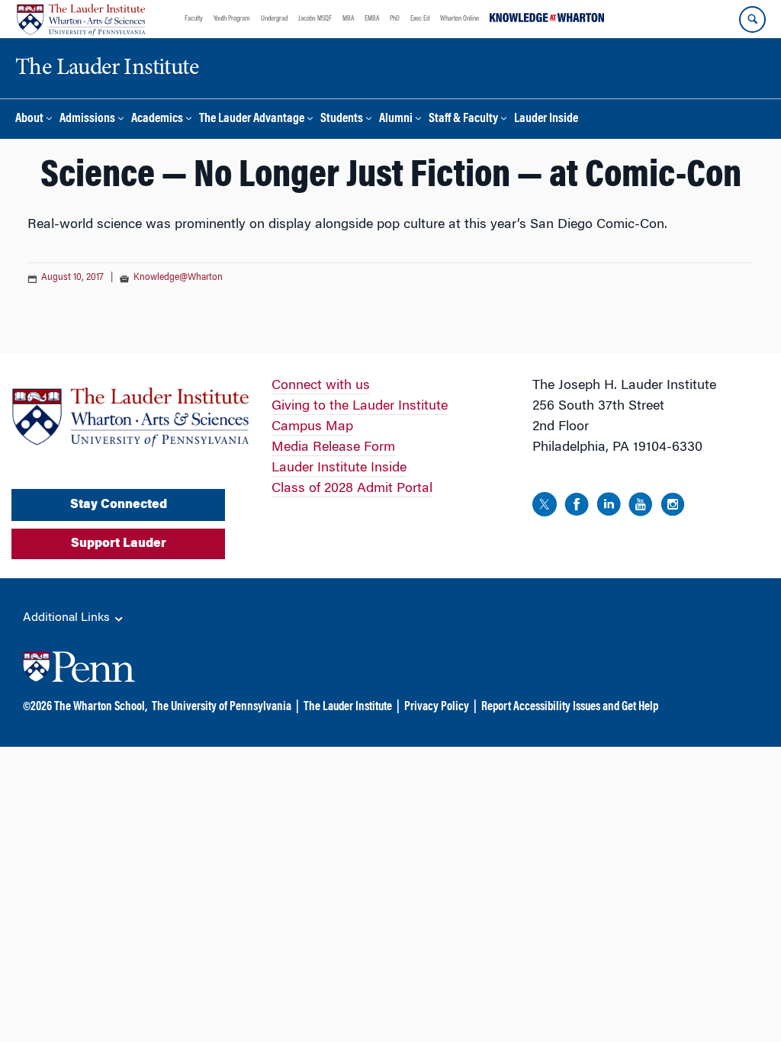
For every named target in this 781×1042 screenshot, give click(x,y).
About (29, 119)
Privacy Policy (436, 707)
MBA (348, 19)
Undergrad (274, 19)
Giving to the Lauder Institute (360, 406)
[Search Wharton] (752, 19)
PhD (395, 19)
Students (341, 119)
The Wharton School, (100, 707)
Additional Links (68, 618)
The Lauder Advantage (251, 119)
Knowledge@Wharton (178, 277)
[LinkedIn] (608, 507)
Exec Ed (419, 19)
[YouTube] (640, 507)
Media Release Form (333, 448)
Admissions (87, 119)
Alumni (396, 119)
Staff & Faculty (463, 119)
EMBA (372, 19)
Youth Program (232, 19)
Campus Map (312, 427)
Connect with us (321, 386)
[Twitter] (544, 507)
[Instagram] (672, 507)
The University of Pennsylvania (221, 707)
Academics (157, 119)
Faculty (194, 19)
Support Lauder (118, 544)
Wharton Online (459, 19)
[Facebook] (576, 507)
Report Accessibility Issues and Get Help (569, 707)
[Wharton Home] (80, 19)
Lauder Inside (546, 119)
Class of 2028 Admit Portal (352, 489)
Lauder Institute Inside (339, 468)
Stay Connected (118, 505)
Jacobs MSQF (315, 19)
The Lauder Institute (348, 707)
